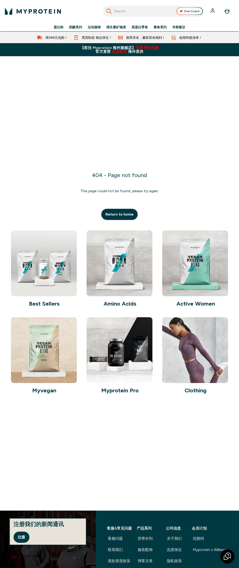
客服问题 (115, 538)
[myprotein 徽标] (33, 11)
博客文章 (145, 561)
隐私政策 (174, 561)
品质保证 (174, 550)
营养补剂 (145, 538)
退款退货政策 (119, 561)
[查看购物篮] (227, 11)
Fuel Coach (192, 11)
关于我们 (174, 538)
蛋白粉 (58, 27)
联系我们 (115, 550)
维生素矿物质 (116, 27)
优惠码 (198, 538)
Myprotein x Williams (210, 550)
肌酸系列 (75, 27)
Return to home (119, 214)
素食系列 (160, 27)
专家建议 (178, 27)
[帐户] (213, 11)
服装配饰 (145, 550)
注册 (21, 537)
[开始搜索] (109, 11)
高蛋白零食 (140, 27)
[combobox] (153, 11)
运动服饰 (94, 27)
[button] (227, 556)
